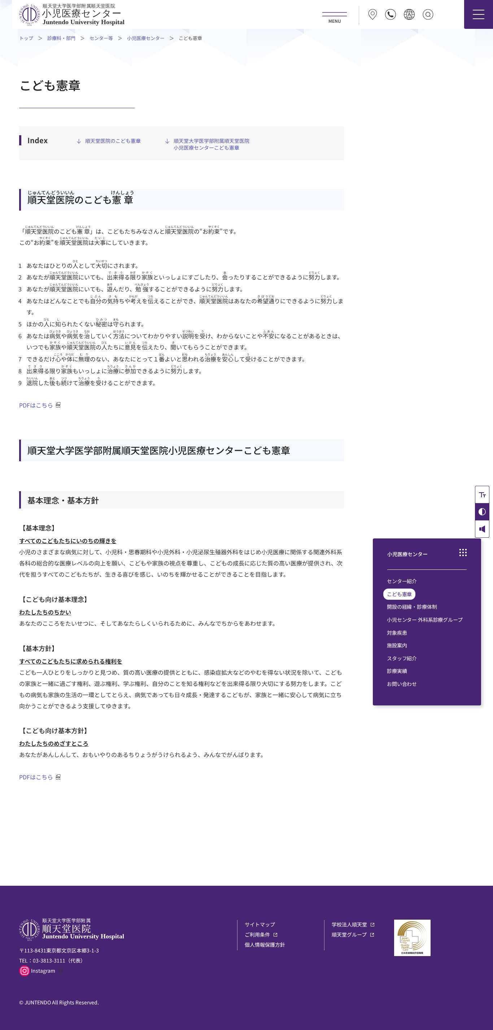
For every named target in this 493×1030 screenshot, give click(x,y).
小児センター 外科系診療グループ (425, 619)
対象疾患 (397, 632)
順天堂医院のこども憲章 (113, 140)
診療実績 (397, 670)
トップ (26, 38)
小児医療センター (146, 38)
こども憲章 (399, 594)
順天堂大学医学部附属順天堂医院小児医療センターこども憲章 (211, 144)
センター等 (101, 38)
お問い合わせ (402, 683)
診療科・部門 (61, 38)
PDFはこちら (36, 405)
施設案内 (397, 645)
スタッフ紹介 (402, 658)
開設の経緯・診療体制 (412, 606)
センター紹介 (402, 581)
